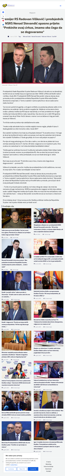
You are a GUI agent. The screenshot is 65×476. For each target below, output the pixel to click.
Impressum (48, 469)
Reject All (22, 469)
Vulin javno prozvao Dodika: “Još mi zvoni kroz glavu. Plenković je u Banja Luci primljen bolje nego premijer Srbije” (16, 232)
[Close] (39, 454)
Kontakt (48, 471)
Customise (11, 469)
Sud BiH (54, 36)
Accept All (33, 469)
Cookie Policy (13, 464)
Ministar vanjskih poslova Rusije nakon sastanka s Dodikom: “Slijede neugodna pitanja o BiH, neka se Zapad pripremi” (15, 355)
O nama (48, 462)
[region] (22, 463)
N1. (22, 163)
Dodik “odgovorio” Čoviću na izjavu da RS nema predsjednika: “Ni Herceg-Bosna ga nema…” (15, 324)
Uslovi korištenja (48, 466)
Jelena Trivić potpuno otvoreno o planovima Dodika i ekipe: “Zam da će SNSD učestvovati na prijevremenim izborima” (16, 383)
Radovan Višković (46, 36)
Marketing (48, 464)
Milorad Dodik (27, 36)
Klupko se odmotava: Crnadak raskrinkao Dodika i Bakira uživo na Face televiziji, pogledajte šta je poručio (47, 350)
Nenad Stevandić (36, 36)
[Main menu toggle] (60, 6)
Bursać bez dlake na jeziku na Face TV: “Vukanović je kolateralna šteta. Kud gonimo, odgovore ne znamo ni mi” (48, 322)
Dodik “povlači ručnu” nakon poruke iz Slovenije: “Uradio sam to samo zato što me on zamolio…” (16, 294)
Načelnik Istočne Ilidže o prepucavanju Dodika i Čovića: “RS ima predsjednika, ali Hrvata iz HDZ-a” (47, 293)
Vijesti (32, 13)
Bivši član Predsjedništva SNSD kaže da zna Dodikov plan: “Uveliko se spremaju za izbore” (16, 445)
